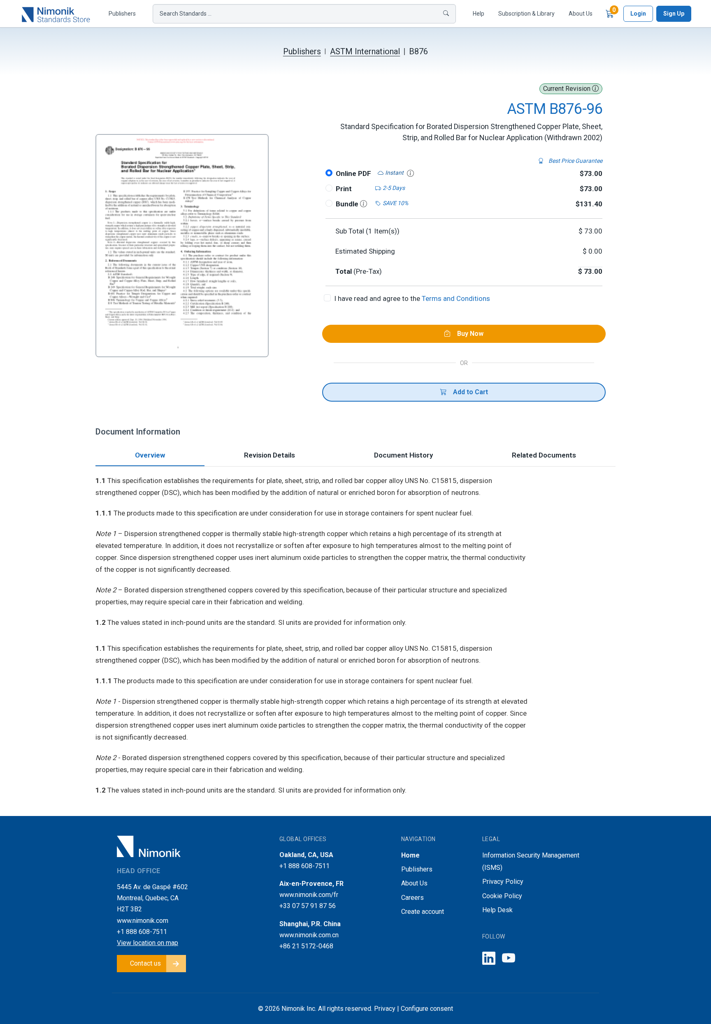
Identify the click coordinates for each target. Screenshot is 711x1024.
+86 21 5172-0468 (306, 946)
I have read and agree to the (412, 298)
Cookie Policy (502, 896)
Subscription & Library (526, 13)
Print (344, 189)
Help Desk (497, 910)
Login (638, 13)
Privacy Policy (502, 881)
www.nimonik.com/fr (308, 895)
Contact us (145, 963)
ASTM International (365, 51)
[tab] (149, 456)
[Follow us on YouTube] (508, 958)
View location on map (147, 943)
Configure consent (427, 1008)
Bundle (348, 204)
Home (410, 855)
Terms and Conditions (456, 298)
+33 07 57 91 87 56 (307, 906)
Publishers (122, 13)
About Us (580, 13)
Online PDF (353, 173)
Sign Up (673, 13)
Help (478, 13)
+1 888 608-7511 (142, 932)
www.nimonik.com (142, 921)
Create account (422, 911)
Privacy (384, 1008)
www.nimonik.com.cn (309, 935)
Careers (412, 897)
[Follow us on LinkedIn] (488, 958)
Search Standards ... (185, 13)
